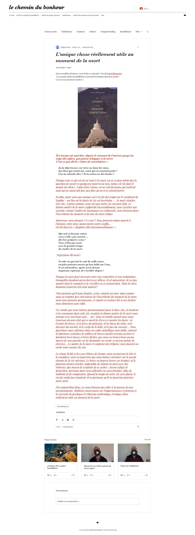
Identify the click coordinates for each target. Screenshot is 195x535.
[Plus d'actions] (138, 47)
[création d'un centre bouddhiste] (61, 453)
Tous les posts (50, 31)
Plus (138, 31)
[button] (148, 32)
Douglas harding (108, 31)
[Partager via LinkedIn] (68, 420)
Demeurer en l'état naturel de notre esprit (97, 467)
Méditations (66, 31)
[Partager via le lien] (73, 420)
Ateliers (92, 31)
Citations (81, 31)
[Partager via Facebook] (57, 420)
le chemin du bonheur (36, 7)
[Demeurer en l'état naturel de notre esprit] (97, 453)
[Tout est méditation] (134, 453)
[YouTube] (185, 15)
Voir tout (147, 439)
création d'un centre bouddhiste (56, 467)
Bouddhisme (125, 31)
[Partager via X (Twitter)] (62, 420)
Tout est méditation (130, 466)
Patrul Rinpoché (62, 406)
